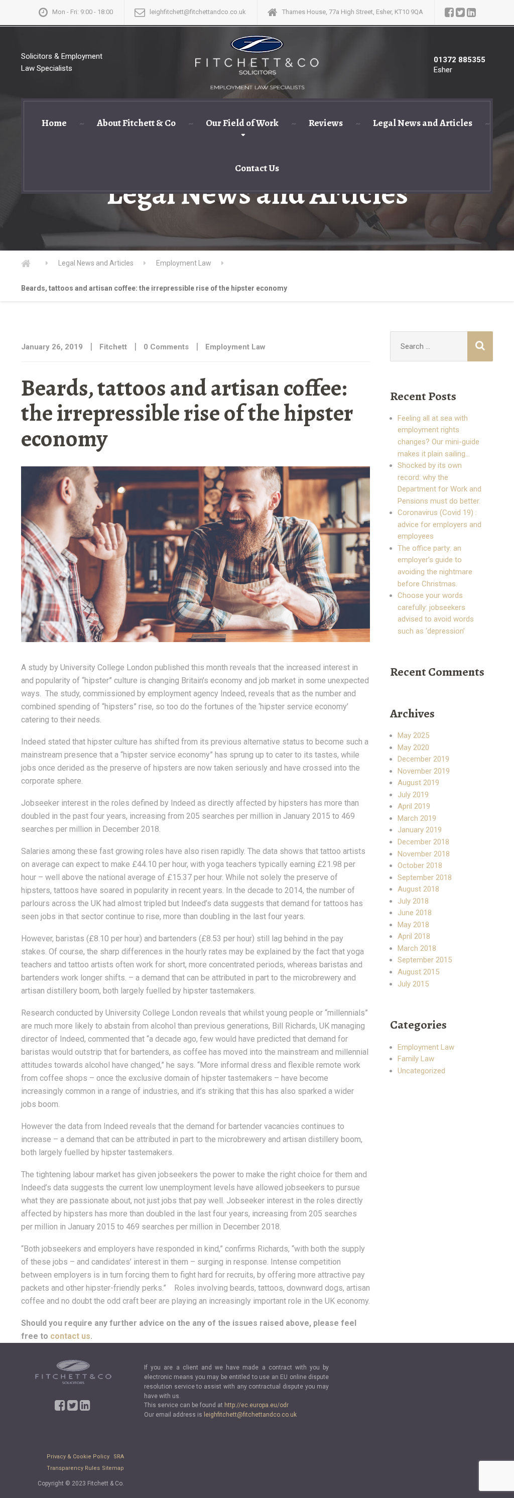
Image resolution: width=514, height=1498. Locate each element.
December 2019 (423, 759)
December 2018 (423, 841)
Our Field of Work (242, 123)
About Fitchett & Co (136, 123)
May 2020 (413, 747)
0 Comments (166, 346)
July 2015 (413, 983)
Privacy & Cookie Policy (79, 1456)
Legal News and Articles (422, 123)
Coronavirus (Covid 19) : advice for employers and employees (439, 524)
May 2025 (413, 735)
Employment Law (235, 346)
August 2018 (418, 889)
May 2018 (413, 924)
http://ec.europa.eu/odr (256, 1405)
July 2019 (413, 794)
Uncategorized (421, 1070)
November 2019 (424, 771)
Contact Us (257, 168)
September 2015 (425, 959)
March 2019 (417, 818)
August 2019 (418, 782)
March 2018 (417, 948)
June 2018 (415, 912)
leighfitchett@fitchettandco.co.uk (250, 1414)
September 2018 (425, 877)
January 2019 (420, 829)
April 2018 (414, 936)
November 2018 (424, 853)
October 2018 (420, 865)
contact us (70, 1336)
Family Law (416, 1058)
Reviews (326, 123)
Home (54, 123)
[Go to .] (34, 263)
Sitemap (113, 1468)
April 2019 (414, 806)
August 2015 (418, 971)
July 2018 (413, 901)
